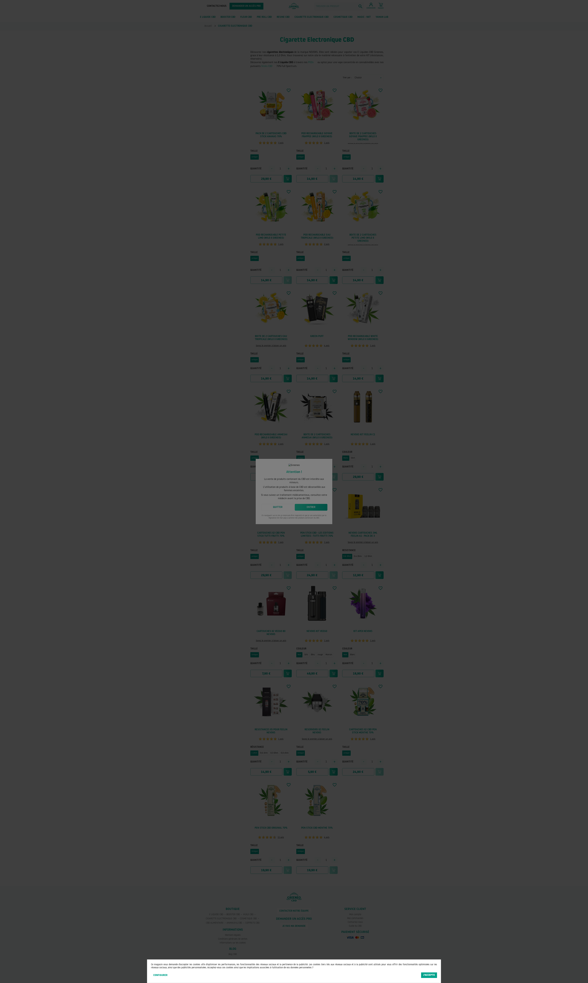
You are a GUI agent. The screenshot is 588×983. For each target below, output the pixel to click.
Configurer (160, 975)
